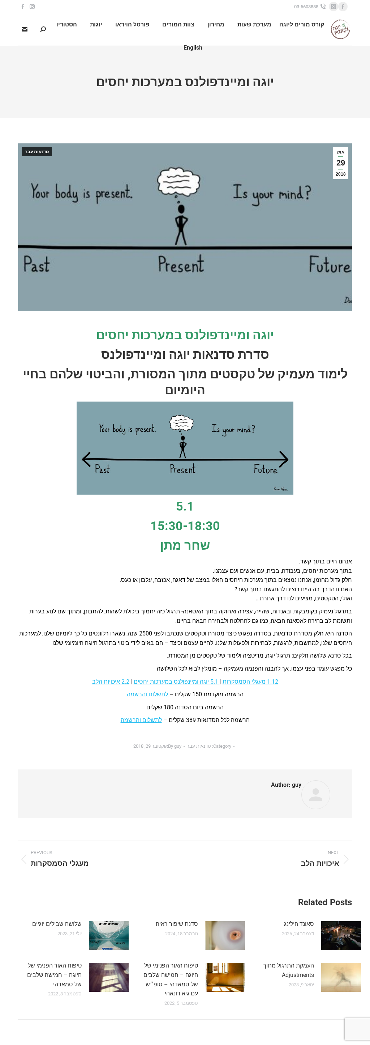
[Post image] (341, 935)
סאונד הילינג (299, 923)
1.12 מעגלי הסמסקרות (250, 681)
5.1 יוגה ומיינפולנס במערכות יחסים (177, 681)
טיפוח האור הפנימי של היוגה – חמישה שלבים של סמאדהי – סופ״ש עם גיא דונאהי (170, 979)
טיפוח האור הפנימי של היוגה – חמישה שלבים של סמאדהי (54, 974)
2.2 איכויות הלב (110, 681)
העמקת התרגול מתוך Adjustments (288, 970)
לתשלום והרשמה (148, 694)
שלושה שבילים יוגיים (57, 923)
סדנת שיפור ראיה (177, 923)
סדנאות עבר (37, 151)
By (174, 746)
